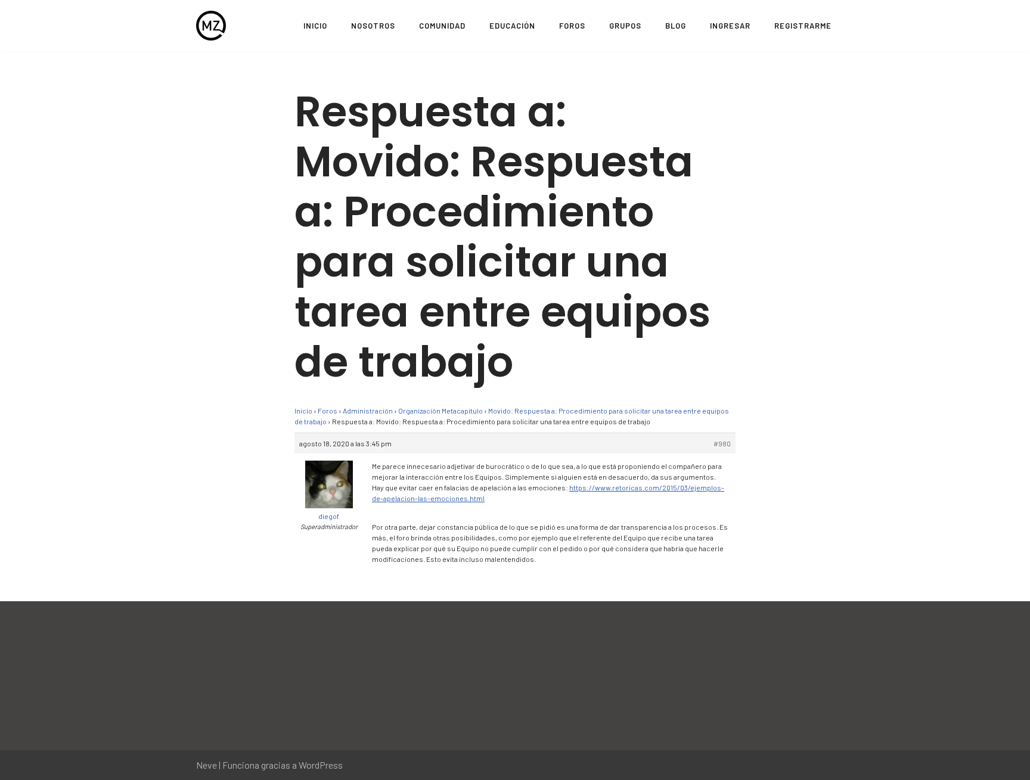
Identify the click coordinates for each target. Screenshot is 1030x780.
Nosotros (373, 25)
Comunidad (442, 25)
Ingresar (730, 25)
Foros (572, 25)
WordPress (321, 764)
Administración (368, 410)
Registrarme (803, 25)
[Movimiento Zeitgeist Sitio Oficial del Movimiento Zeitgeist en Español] (211, 26)
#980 (722, 443)
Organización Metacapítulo (440, 410)
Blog (675, 25)
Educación (512, 25)
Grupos (625, 25)
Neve (206, 764)
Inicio (315, 25)
